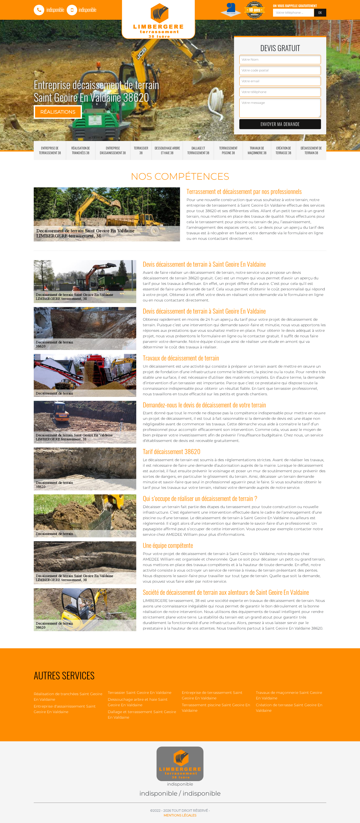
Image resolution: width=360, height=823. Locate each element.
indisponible (55, 9)
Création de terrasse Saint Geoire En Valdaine (289, 708)
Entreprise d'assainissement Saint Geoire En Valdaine (65, 709)
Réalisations (57, 112)
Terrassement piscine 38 (228, 150)
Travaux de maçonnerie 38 (257, 150)
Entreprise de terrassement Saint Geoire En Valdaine (212, 695)
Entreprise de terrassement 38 (50, 150)
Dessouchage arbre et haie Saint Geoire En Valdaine (138, 702)
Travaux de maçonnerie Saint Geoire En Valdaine (289, 695)
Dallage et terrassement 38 (198, 150)
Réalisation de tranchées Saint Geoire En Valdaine (68, 696)
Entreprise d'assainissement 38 (113, 150)
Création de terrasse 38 (283, 150)
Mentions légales (180, 815)
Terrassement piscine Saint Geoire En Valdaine (216, 708)
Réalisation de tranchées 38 (80, 150)
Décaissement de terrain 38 (311, 150)
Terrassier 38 (141, 150)
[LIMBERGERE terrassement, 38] (180, 760)
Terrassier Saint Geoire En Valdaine (139, 692)
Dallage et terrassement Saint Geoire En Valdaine (142, 714)
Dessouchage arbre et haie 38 (167, 150)
